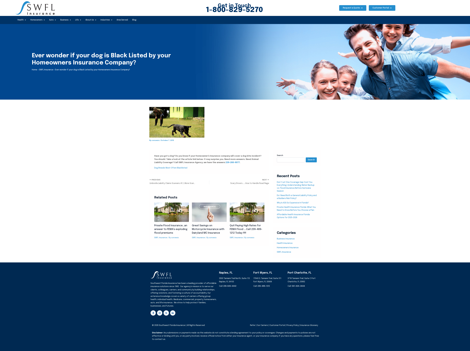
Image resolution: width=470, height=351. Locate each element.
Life (77, 20)
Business (64, 20)
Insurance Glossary (309, 325)
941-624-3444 (298, 286)
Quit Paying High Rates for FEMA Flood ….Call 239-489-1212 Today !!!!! (246, 229)
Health (21, 20)
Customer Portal (277, 325)
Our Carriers (262, 325)
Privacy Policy (293, 325)
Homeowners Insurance (288, 248)
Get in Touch (234, 5)
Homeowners (36, 20)
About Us (89, 20)
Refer (252, 325)
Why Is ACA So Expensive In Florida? (293, 203)
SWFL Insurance (160, 238)
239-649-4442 (229, 286)
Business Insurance (286, 239)
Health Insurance (285, 243)
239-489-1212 (264, 286)
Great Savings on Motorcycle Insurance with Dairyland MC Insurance (208, 229)
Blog (134, 20)
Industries (105, 20)
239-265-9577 (233, 162)
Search (280, 155)
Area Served (122, 20)
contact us (160, 339)
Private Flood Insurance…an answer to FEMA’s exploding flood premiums (170, 229)
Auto (51, 20)
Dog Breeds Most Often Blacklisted (170, 168)
